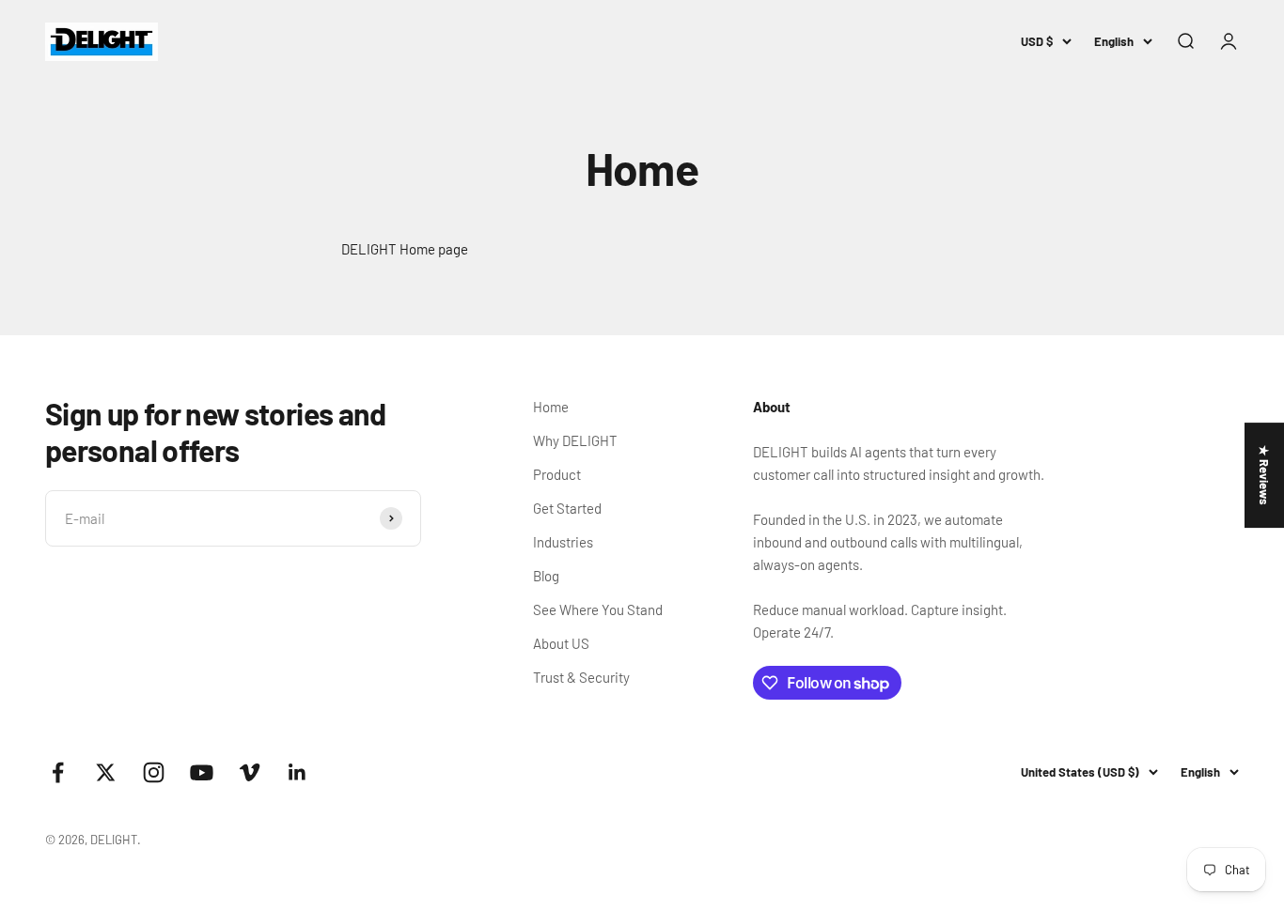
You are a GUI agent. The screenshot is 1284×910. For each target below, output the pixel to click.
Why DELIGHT (575, 440)
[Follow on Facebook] (57, 772)
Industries (563, 541)
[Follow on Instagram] (153, 772)
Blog (546, 575)
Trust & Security (581, 677)
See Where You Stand (598, 609)
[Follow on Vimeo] (249, 772)
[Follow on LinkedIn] (297, 772)
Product (557, 474)
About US (561, 643)
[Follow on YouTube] (201, 772)
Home (551, 406)
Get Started (567, 508)
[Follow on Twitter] (105, 772)
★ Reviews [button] (1264, 475)
